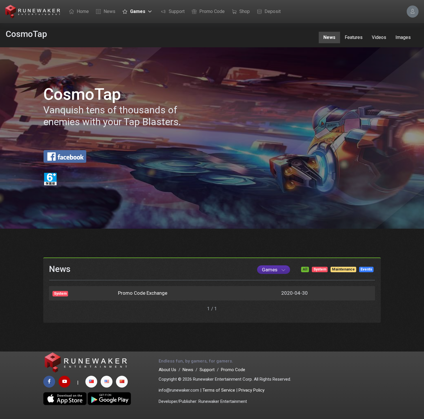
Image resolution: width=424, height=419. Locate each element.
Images (403, 37)
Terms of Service (218, 390)
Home (83, 11)
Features (354, 37)
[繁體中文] (91, 382)
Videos (379, 37)
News (109, 11)
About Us (167, 369)
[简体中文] (122, 382)
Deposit (272, 11)
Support (177, 11)
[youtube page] (64, 382)
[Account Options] (413, 11)
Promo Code (212, 11)
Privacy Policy (251, 390)
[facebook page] (49, 382)
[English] (106, 382)
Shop (244, 11)
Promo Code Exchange (142, 293)
